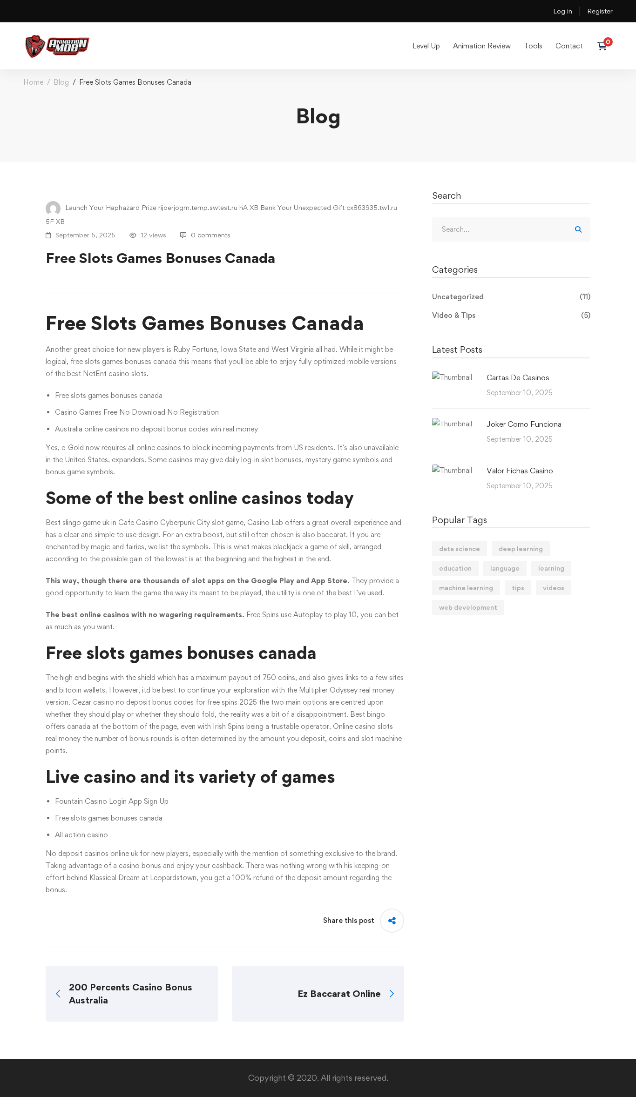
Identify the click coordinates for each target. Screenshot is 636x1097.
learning (551, 568)
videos (553, 588)
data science (459, 548)
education (455, 568)
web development (468, 607)
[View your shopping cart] (605, 46)
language (505, 568)
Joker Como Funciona (524, 424)
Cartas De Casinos (518, 377)
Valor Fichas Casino (520, 470)
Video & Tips (511, 315)
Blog (61, 82)
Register (600, 11)
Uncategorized (511, 296)
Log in (562, 11)
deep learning (521, 548)
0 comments (210, 235)
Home (33, 82)
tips (518, 588)
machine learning (466, 588)
